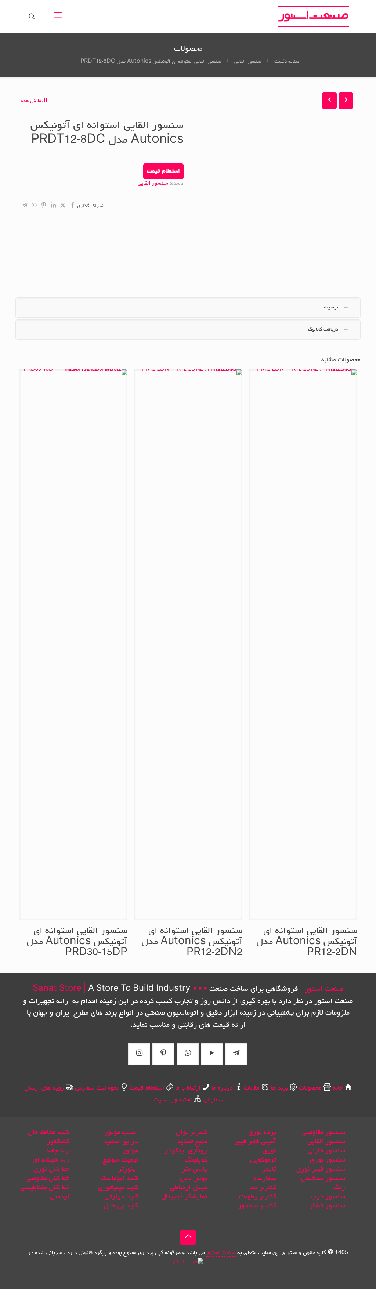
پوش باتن (193, 1178)
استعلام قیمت (163, 171)
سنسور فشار (327, 1206)
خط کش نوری (51, 1169)
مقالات (252, 1088)
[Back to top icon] (188, 1237)
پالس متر (194, 1169)
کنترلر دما (262, 1188)
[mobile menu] (57, 16)
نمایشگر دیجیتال (184, 1197)
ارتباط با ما (187, 1088)
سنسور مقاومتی (323, 1133)
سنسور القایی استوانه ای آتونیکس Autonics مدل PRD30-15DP (76, 942)
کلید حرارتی (121, 1197)
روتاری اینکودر (186, 1151)
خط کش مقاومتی (47, 1178)
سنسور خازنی (326, 1151)
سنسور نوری (327, 1160)
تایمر (269, 1169)
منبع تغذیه (192, 1142)
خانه (338, 1088)
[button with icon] (236, 1054)
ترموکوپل (263, 1160)
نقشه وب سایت (172, 1100)
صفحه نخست (287, 62)
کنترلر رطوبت (257, 1197)
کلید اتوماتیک (119, 1178)
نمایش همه (32, 101)
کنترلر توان (191, 1133)
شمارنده (264, 1178)
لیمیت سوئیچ (120, 1160)
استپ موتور (121, 1133)
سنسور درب (328, 1197)
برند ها (278, 1088)
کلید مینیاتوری (118, 1188)
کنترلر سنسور (257, 1206)
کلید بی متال (121, 1206)
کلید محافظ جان (48, 1133)
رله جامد (57, 1151)
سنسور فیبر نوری (320, 1169)
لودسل (59, 1197)
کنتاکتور (58, 1142)
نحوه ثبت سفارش (97, 1088)
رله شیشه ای (51, 1160)
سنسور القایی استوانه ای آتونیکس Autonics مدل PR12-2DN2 (191, 942)
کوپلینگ (196, 1160)
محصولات (310, 1088)
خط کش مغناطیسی (44, 1188)
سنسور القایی (247, 62)
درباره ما (222, 1088)
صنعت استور (221, 1253)
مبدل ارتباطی (188, 1188)
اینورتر (128, 1169)
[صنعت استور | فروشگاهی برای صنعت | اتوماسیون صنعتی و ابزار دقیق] (313, 16)
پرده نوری (262, 1133)
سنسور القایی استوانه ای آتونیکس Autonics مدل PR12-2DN (306, 942)
